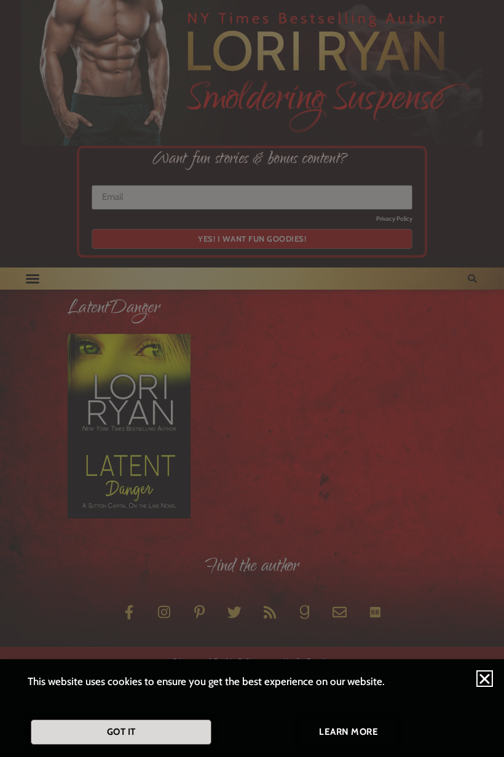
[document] (252, 378)
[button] (485, 679)
